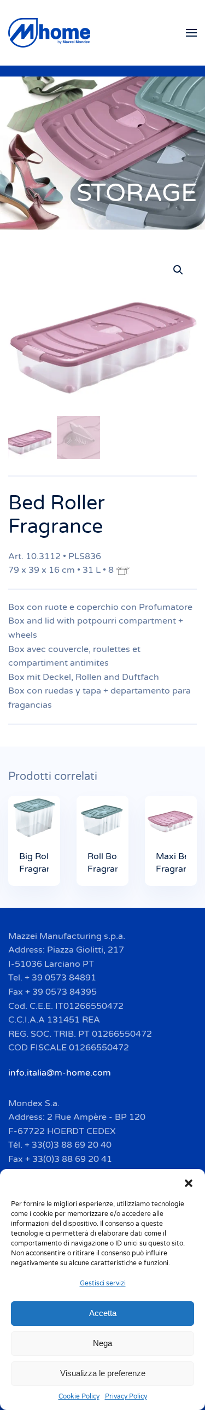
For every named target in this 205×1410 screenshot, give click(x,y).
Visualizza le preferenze (102, 1373)
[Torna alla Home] (50, 32)
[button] (188, 1182)
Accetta (102, 1313)
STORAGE (137, 193)
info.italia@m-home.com (59, 1072)
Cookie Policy (78, 1396)
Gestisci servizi (103, 1283)
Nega (102, 1343)
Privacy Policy (126, 1396)
